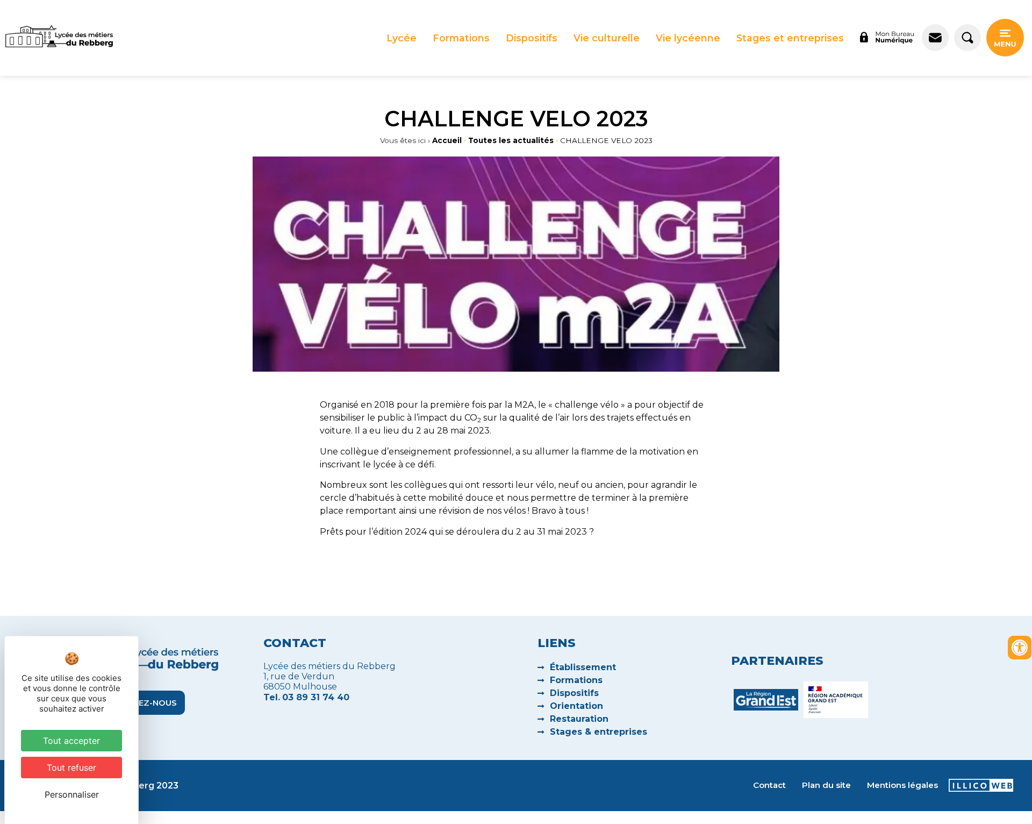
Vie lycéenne (688, 38)
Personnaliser (72, 794)
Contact (769, 785)
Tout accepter (71, 740)
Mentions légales (902, 785)
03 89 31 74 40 (315, 697)
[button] (401, 38)
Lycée (401, 38)
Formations (461, 38)
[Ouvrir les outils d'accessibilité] (1019, 647)
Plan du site (826, 785)
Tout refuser (71, 767)
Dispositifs (531, 38)
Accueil (447, 140)
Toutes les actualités (511, 140)
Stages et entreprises (790, 38)
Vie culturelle (607, 38)
